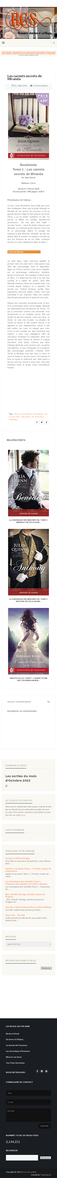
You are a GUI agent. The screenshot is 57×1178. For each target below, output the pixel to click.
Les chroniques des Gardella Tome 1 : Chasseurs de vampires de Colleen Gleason (26, 882)
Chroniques (38, 414)
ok (33, 417)
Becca (17, 414)
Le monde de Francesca (16, 1045)
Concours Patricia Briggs (17, 858)
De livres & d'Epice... (15, 1039)
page (23, 815)
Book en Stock (12, 1033)
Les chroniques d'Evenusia (18, 1051)
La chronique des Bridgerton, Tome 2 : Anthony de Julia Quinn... (28, 600)
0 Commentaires (40, 86)
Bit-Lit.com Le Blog (28, 1172)
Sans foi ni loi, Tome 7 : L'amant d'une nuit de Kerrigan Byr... (28, 679)
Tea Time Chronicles (15, 1063)
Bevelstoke (26, 414)
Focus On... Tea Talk (15, 915)
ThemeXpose (45, 1175)
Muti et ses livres (14, 1057)
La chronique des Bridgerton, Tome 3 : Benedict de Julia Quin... (28, 521)
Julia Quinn (26, 417)
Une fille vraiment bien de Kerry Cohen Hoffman (28, 907)
